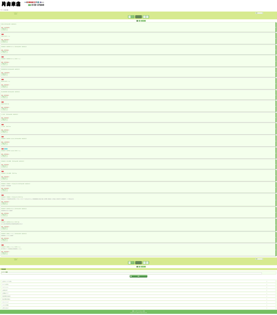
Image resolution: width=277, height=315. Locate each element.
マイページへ (5, 287)
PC (144, 311)
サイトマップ (5, 302)
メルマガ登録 (5, 305)
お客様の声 (4, 290)
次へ (143, 20)
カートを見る (5, 284)
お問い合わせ (5, 308)
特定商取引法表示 (6, 296)
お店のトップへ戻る (6, 281)
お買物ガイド (5, 293)
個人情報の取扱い (6, 299)
